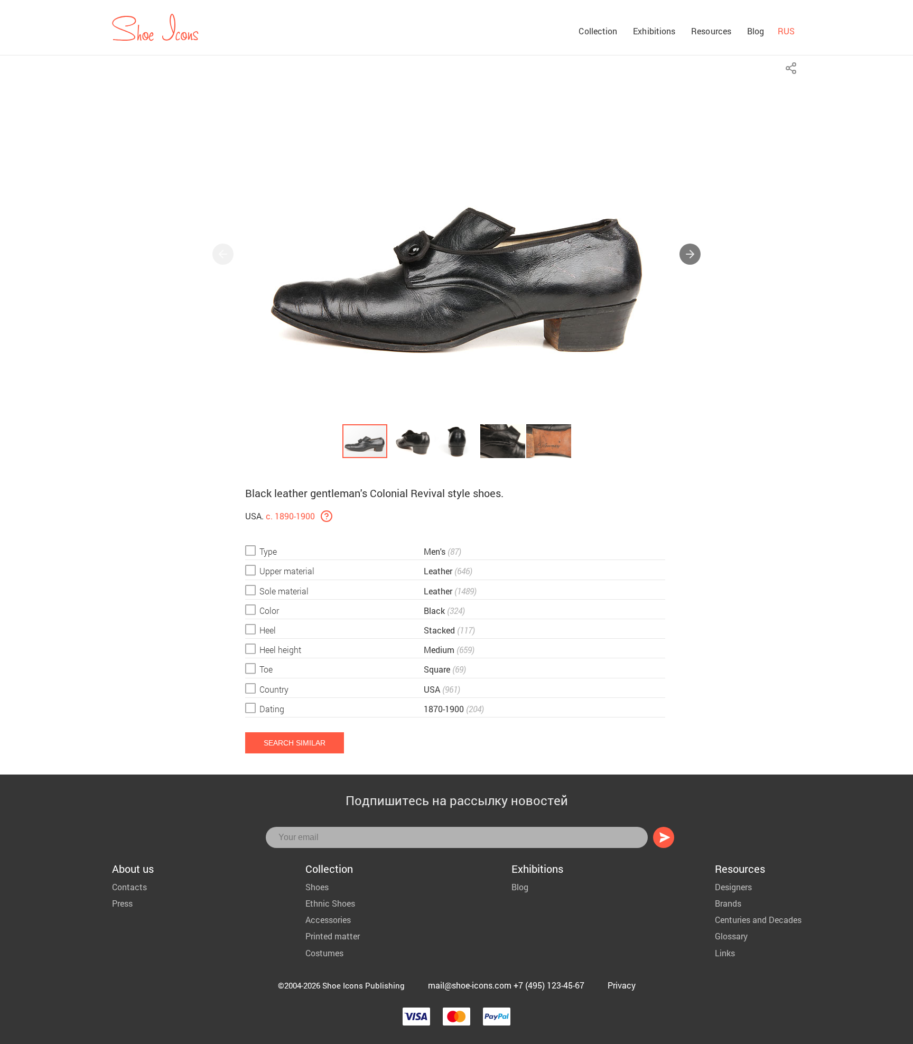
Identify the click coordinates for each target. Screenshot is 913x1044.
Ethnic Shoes (330, 903)
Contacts (129, 886)
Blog (755, 30)
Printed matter (332, 936)
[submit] (663, 837)
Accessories (328, 919)
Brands (728, 903)
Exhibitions (654, 30)
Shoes (317, 886)
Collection (598, 30)
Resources (711, 30)
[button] (690, 254)
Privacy (622, 985)
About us (133, 868)
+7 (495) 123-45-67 (549, 985)
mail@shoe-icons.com (469, 985)
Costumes (324, 952)
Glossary (731, 936)
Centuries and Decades (758, 919)
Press (122, 903)
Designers (733, 886)
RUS (786, 30)
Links (725, 952)
